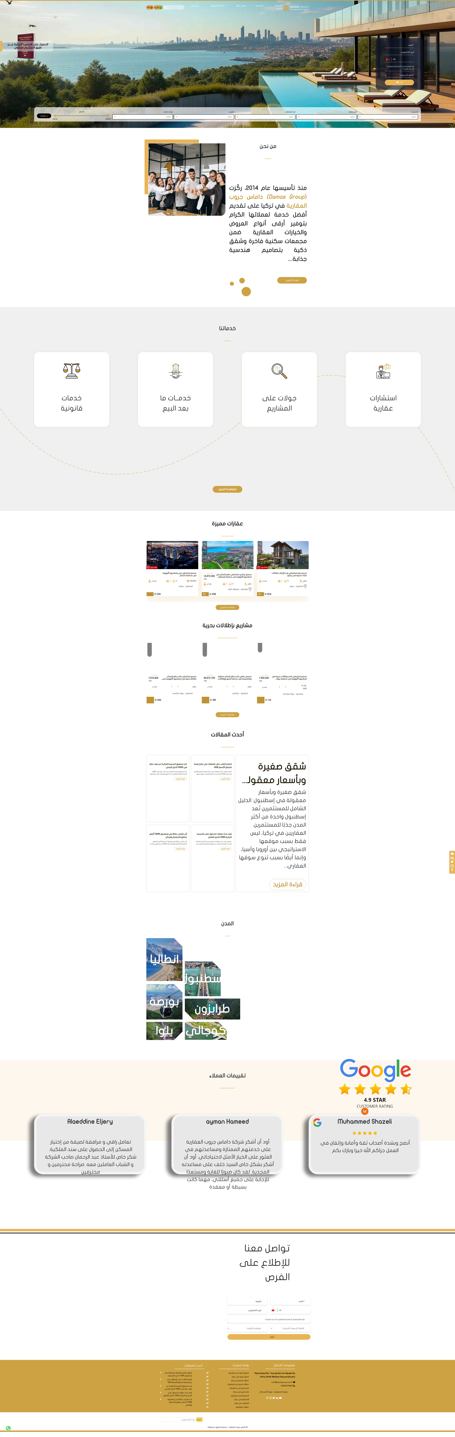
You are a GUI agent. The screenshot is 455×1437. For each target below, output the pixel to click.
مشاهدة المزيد (227, 489)
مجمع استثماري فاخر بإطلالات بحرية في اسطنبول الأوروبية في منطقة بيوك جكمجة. (289, 677)
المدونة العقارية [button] (217, 6)
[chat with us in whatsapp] (8, 1428)
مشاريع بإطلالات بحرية (228, 625)
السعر (81, 112)
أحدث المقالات (227, 732)
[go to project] (260, 594)
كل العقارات (290, 112)
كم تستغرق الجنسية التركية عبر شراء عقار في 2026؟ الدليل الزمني (168, 780)
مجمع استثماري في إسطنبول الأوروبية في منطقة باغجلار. (179, 574)
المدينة (414, 112)
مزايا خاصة (168, 112)
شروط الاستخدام (265, 1425)
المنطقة (353, 112)
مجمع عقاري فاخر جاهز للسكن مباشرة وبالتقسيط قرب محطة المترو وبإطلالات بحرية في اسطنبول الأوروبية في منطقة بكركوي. (234, 677)
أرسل (400, 82)
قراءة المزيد (292, 280)
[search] (166, 7)
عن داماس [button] (194, 6)
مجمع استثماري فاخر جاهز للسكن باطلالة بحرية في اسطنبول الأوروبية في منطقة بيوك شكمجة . (179, 677)
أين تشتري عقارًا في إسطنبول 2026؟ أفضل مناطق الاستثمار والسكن (168, 868)
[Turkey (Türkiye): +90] (387, 59)
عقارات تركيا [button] (241, 6)
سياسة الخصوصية (281, 1425)
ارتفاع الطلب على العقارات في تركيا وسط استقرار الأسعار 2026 (213, 780)
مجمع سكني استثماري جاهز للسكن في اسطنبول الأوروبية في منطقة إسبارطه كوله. (234, 575)
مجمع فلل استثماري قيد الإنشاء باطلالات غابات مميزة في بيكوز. (289, 574)
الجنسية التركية (278, 7)
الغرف (231, 112)
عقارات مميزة (227, 523)
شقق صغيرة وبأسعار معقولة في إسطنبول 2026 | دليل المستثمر (274, 807)
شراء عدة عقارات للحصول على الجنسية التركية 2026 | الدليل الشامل (214, 868)
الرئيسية (259, 6)
